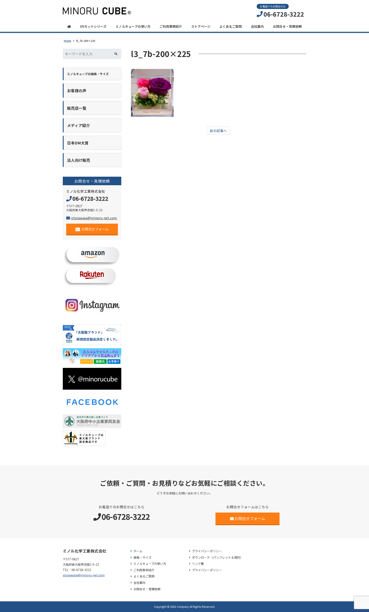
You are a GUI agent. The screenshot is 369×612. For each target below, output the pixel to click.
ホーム (137, 551)
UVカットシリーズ (93, 26)
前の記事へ (218, 130)
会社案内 (257, 26)
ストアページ (200, 26)
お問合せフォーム (95, 229)
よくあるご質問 (230, 26)
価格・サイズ (142, 557)
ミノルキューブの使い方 (133, 26)
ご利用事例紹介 (171, 26)
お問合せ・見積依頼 (287, 26)
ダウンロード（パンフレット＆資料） (217, 557)
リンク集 (198, 564)
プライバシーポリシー (207, 551)
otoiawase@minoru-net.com (94, 217)
